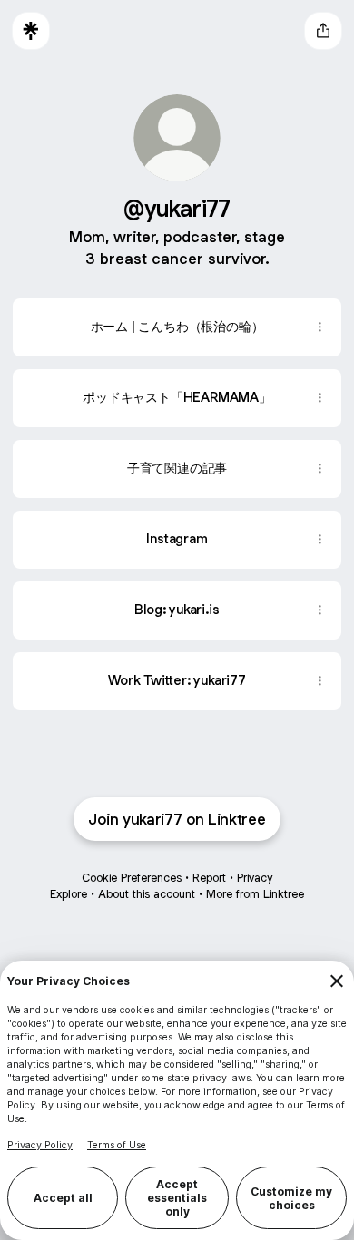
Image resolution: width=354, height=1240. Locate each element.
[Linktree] (31, 31)
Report (209, 877)
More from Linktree (255, 894)
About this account (146, 894)
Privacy (254, 877)
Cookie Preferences (132, 877)
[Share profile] (323, 31)
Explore (68, 894)
